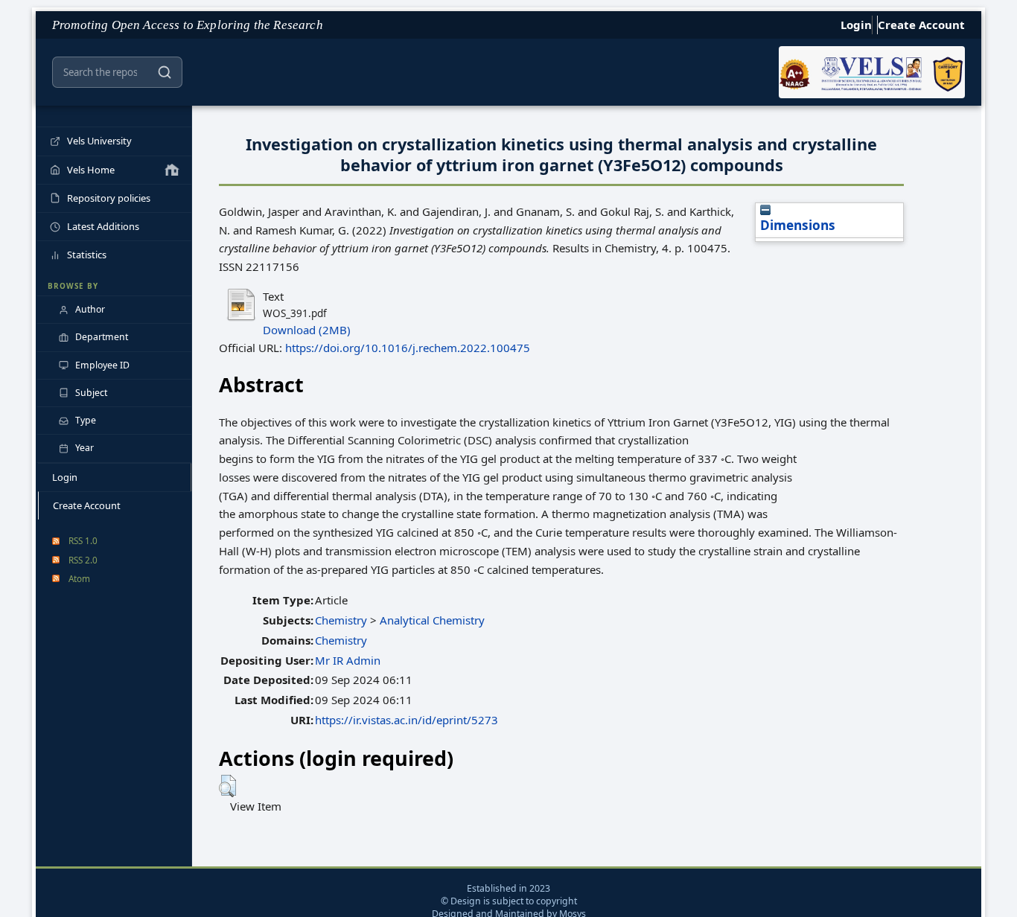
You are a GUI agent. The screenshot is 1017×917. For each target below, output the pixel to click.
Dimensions (797, 225)
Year (84, 447)
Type (85, 420)
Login (856, 24)
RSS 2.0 (83, 560)
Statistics (86, 254)
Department (101, 336)
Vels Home (91, 169)
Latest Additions (103, 226)
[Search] (164, 72)
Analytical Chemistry (432, 620)
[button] (227, 786)
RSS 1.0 (83, 540)
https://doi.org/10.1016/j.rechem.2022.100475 (407, 347)
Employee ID (102, 365)
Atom (79, 578)
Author (90, 309)
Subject (91, 392)
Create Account (921, 24)
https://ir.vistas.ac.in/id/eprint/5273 (406, 719)
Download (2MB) (307, 329)
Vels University (99, 140)
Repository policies (108, 198)
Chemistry (341, 620)
